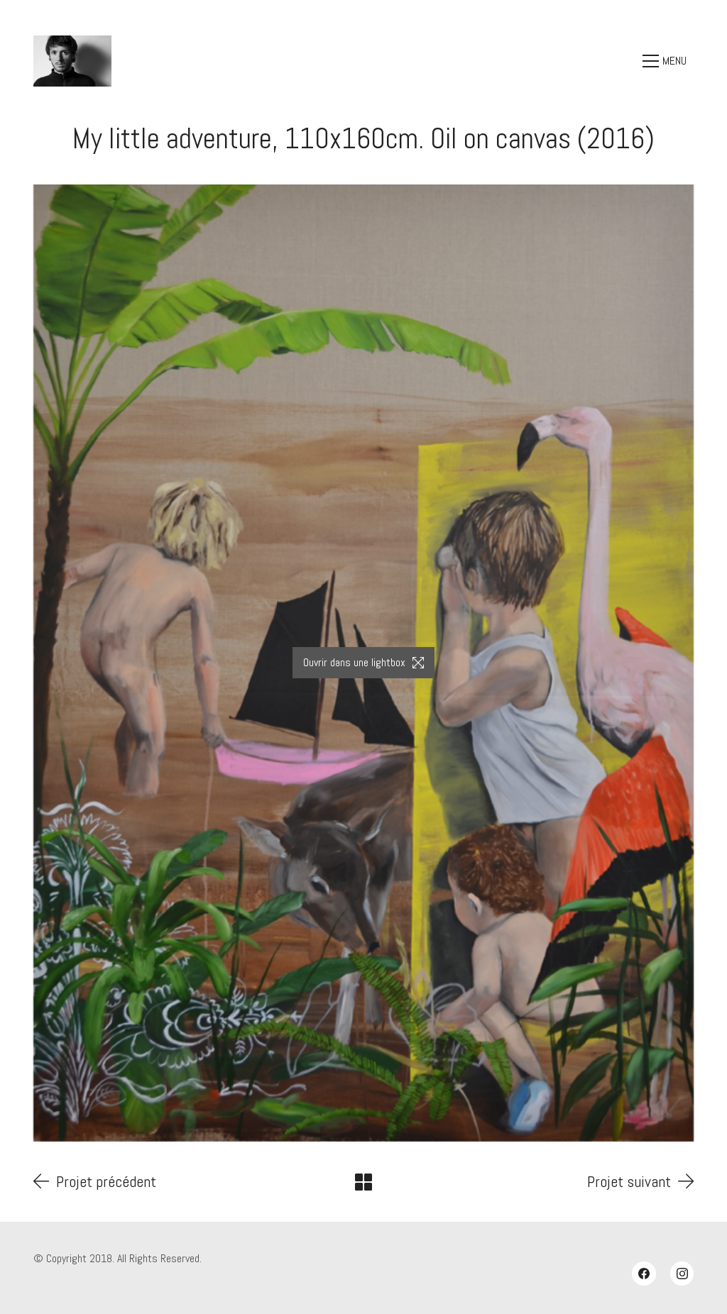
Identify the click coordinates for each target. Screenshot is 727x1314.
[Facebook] (644, 1273)
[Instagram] (682, 1273)
